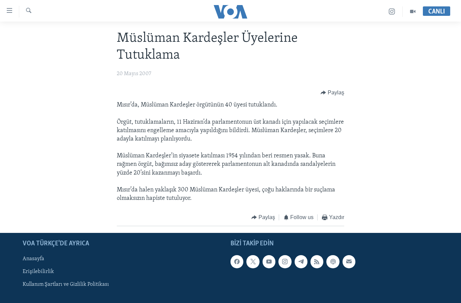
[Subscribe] (349, 261)
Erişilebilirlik (38, 271)
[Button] (332, 92)
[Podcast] (332, 261)
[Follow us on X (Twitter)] (252, 261)
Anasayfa (33, 259)
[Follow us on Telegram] (301, 261)
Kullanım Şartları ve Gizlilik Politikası (66, 284)
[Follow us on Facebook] (237, 261)
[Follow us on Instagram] (284, 261)
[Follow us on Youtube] (269, 261)
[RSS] (316, 261)
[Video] (413, 11)
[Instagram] (392, 11)
